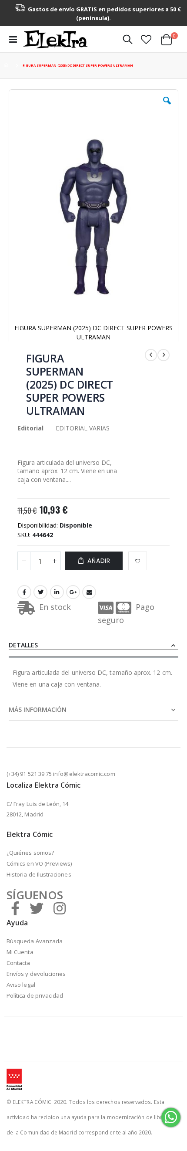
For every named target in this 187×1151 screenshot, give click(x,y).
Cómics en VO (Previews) (39, 863)
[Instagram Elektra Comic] (59, 908)
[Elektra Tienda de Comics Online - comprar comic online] (55, 39)
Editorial (30, 428)
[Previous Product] (151, 355)
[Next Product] (163, 355)
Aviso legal (21, 985)
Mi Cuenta (20, 952)
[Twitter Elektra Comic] (36, 908)
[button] (146, 39)
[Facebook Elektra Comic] (15, 908)
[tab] (93, 645)
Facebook (24, 592)
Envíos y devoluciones (36, 974)
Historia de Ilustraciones (39, 874)
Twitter (40, 592)
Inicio (7, 65)
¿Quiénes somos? (30, 852)
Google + (73, 592)
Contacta (18, 963)
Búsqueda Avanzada (35, 941)
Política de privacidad (35, 995)
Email (89, 592)
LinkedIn (57, 592)
